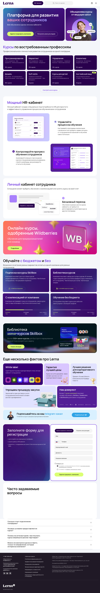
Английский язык (84, 74)
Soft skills (33, 74)
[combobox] (57, 442)
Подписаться (79, 415)
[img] (94, 73)
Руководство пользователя (32, 564)
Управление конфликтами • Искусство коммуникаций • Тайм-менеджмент (37, 78)
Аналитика (81, 58)
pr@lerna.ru (6, 570)
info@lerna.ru (6, 560)
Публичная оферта (30, 556)
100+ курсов (8, 67)
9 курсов (31, 83)
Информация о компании (31, 572)
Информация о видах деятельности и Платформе (34, 575)
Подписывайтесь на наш (40, 413)
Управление (57, 58)
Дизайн (8, 74)
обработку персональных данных (73, 469)
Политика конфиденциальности (33, 559)
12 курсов (78, 83)
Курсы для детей (60, 74)
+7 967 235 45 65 (7, 556)
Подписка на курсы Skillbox (20, 272)
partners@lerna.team (9, 566)
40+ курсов (55, 83)
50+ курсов (79, 67)
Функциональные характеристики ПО (34, 567)
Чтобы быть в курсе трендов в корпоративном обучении (33, 416)
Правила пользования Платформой (34, 561)
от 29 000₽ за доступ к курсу (65, 288)
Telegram (9, 564)
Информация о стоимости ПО (32, 569)
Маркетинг (34, 58)
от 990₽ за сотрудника (17, 288)
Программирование (14, 58)
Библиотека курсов (64, 272)
